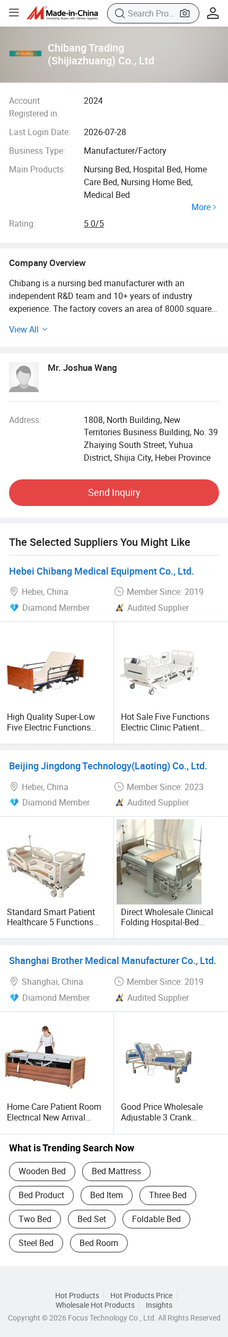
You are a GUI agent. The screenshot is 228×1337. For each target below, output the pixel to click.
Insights (159, 1305)
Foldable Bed (156, 1219)
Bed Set (91, 1219)
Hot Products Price (141, 1295)
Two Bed (35, 1219)
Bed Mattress (116, 1171)
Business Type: (37, 150)
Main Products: (37, 169)
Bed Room (99, 1243)
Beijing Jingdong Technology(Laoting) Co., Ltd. (108, 765)
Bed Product (41, 1195)
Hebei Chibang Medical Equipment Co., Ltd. (101, 570)
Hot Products (77, 1295)
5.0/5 (94, 223)
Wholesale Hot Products (95, 1305)
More (201, 207)
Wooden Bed (42, 1171)
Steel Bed (36, 1243)
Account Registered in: (34, 107)
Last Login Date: (40, 132)
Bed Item (106, 1195)
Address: (25, 420)
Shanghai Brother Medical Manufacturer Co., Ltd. (112, 960)
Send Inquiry (114, 492)
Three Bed (168, 1195)
